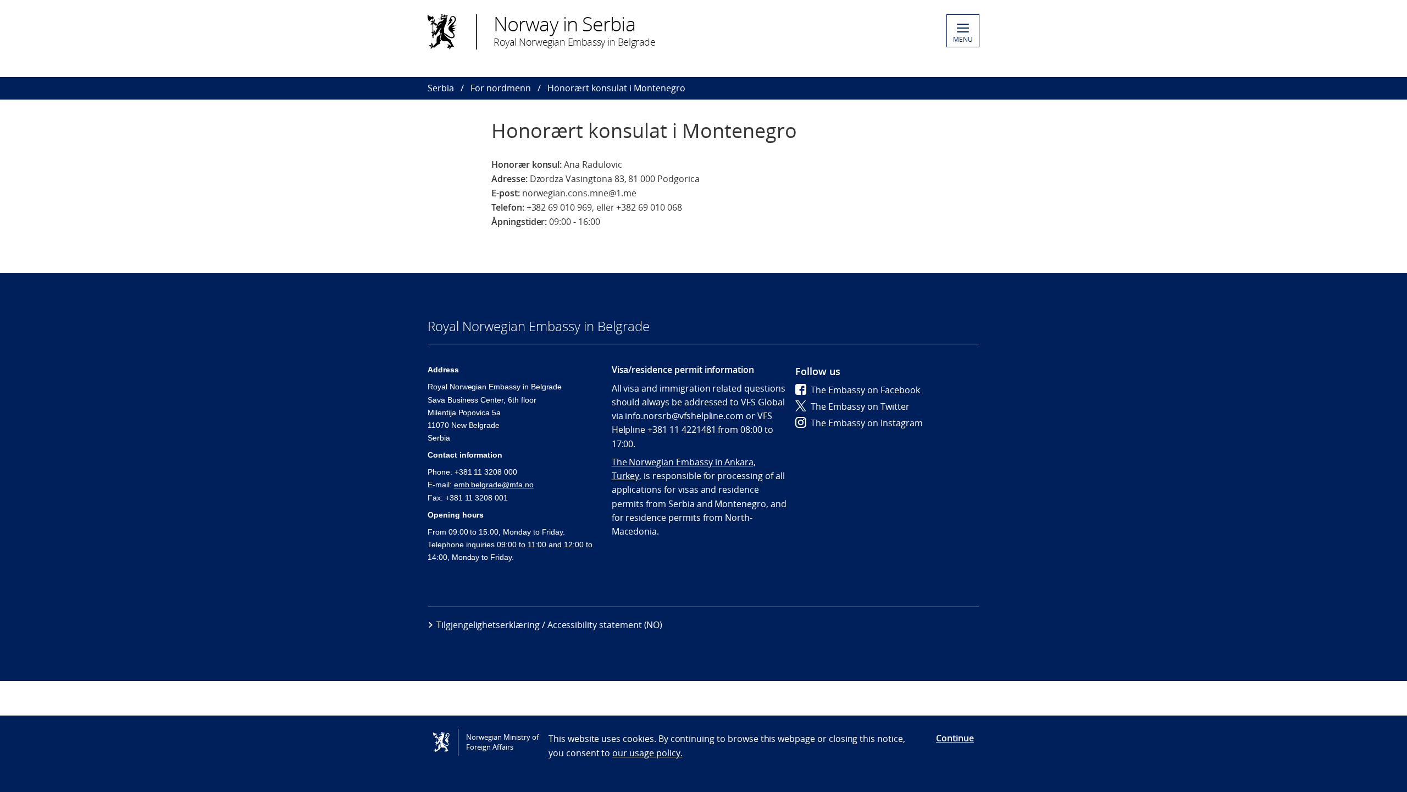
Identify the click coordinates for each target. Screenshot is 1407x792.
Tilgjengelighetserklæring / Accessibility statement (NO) (549, 625)
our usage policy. (647, 753)
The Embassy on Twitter (860, 406)
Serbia (441, 88)
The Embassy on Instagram (867, 423)
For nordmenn (500, 88)
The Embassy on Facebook (865, 390)
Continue (955, 738)
